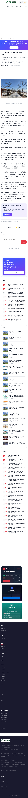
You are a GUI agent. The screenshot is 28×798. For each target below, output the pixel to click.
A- (2, 62)
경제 (8, 6)
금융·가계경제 (4, 717)
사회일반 (3, 646)
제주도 (2, 678)
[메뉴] (2, 2)
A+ (8, 62)
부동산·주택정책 (4, 713)
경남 (2, 694)
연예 (2, 705)
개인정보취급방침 (20, 745)
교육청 (2, 648)
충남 (2, 690)
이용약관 (7, 745)
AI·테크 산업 (3, 724)
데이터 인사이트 (4, 710)
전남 (2, 698)
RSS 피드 (3, 779)
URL (19, 62)
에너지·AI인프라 (4, 722)
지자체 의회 (3, 630)
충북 (2, 688)
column (3, 728)
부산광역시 (3, 676)
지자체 (2, 685)
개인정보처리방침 (4, 784)
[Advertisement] (14, 23)
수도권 (16, 6)
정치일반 (3, 628)
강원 (2, 700)
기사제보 (3, 781)
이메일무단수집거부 (6, 747)
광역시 (21, 6)
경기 (2, 658)
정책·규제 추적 (4, 715)
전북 (2, 696)
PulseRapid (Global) (5, 789)
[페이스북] (11, 62)
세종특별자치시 (4, 670)
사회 (12, 6)
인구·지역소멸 (4, 719)
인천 (2, 660)
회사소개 (3, 745)
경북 (2, 692)
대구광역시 (3, 674)
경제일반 (3, 638)
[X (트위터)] (14, 62)
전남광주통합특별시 (5, 672)
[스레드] (17, 62)
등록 (24, 242)
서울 (2, 656)
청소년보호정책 (13, 745)
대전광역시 (3, 668)
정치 (3, 6)
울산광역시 (3, 680)
